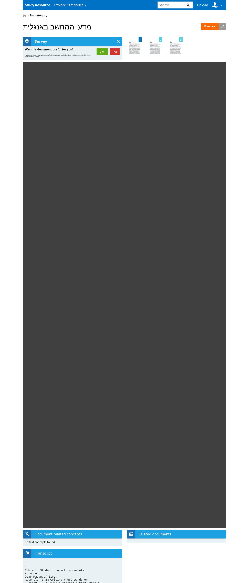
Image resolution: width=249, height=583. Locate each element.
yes (102, 52)
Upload (202, 5)
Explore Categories (68, 5)
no (115, 52)
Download (210, 26)
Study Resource (37, 5)
